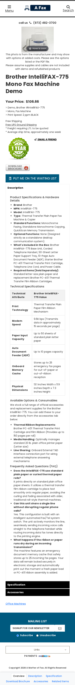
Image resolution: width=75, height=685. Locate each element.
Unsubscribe (48, 635)
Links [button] (37, 649)
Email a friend (47, 139)
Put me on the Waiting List (34, 178)
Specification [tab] (54, 676)
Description (15, 188)
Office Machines (16, 603)
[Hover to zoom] (37, 39)
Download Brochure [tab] (18, 681)
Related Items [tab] (60, 681)
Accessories (15, 592)
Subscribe (26, 635)
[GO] (60, 628)
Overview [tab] (18, 676)
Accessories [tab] (41, 681)
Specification (16, 584)
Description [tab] (35, 676)
